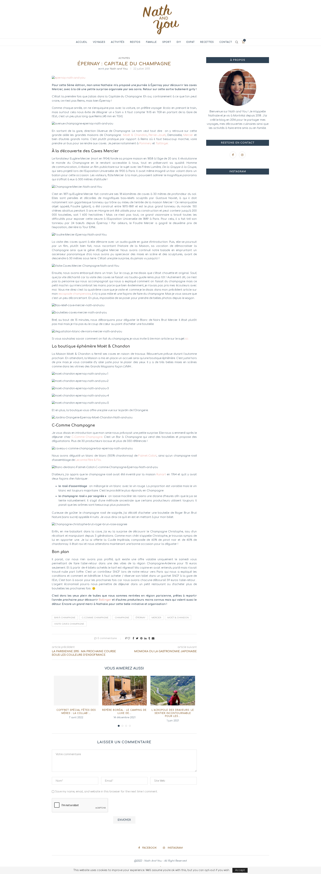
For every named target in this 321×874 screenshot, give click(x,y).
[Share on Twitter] (137, 638)
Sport (166, 42)
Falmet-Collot (147, 455)
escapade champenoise (75, 293)
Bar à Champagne (64, 617)
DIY (179, 42)
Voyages (99, 42)
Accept (240, 870)
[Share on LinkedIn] (145, 638)
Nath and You (119, 69)
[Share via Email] (153, 638)
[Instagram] (242, 155)
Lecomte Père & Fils (88, 460)
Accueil (81, 42)
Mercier (188, 135)
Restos (135, 42)
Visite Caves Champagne (69, 624)
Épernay (140, 617)
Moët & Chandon (135, 135)
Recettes (207, 42)
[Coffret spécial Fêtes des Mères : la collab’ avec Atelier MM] (76, 690)
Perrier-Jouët (157, 135)
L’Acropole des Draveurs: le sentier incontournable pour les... (173, 713)
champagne (122, 617)
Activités (117, 42)
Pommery (145, 143)
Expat (191, 42)
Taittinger (162, 143)
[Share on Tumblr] (149, 638)
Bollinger (105, 599)
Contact (225, 42)
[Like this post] (128, 638)
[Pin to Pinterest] (141, 638)
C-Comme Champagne (87, 437)
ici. (187, 338)
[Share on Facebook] (133, 638)
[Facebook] (233, 155)
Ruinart (161, 474)
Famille (151, 42)
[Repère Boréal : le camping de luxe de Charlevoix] (124, 690)
